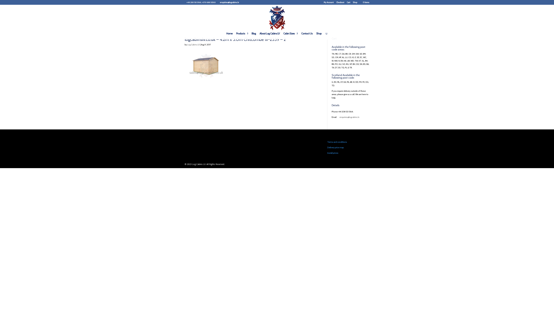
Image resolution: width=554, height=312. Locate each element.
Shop (355, 2)
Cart (348, 2)
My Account (329, 2)
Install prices (332, 153)
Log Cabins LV (193, 44)
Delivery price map (335, 147)
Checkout (340, 2)
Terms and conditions (337, 142)
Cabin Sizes (289, 33)
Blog (254, 33)
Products (240, 33)
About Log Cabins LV (270, 33)
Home (229, 33)
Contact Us (307, 33)
